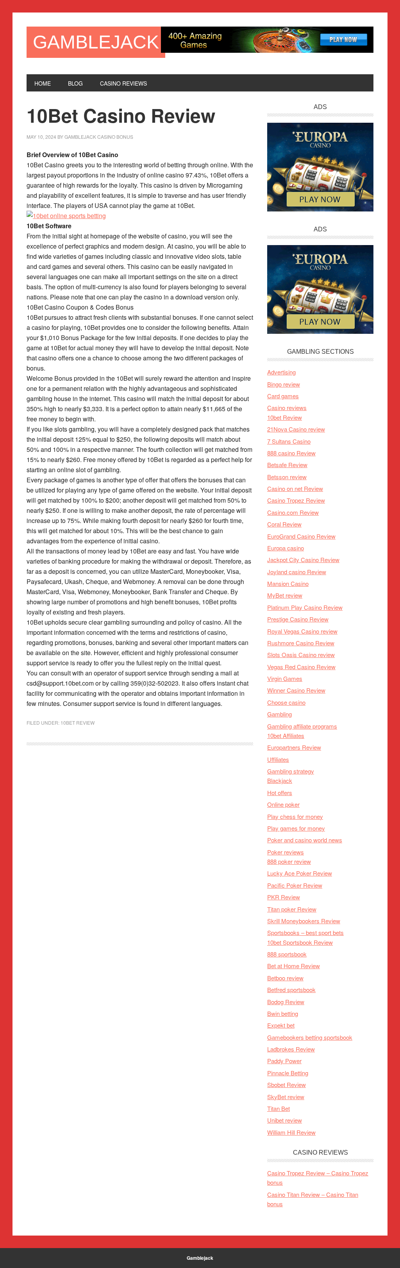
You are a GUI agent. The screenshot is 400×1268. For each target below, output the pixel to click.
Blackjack (279, 780)
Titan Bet (278, 1108)
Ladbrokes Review (291, 1049)
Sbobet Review (286, 1084)
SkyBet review (285, 1096)
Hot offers (279, 792)
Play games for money (296, 828)
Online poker (283, 804)
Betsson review (287, 477)
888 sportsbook (287, 954)
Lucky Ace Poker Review (299, 873)
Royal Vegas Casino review (302, 631)
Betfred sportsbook (291, 989)
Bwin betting (282, 1013)
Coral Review (284, 524)
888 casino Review (291, 453)
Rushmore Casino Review (300, 643)
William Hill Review (291, 1132)
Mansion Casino (288, 583)
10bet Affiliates (285, 735)
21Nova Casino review (296, 429)
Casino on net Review (295, 488)
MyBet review (284, 595)
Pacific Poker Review (294, 885)
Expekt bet (281, 1025)
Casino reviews (287, 407)
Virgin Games (284, 678)
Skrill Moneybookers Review (303, 921)
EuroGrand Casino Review (301, 536)
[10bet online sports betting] (66, 215)
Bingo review (283, 384)
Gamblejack (96, 42)
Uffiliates (278, 759)
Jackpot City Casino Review (303, 559)
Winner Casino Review (296, 690)
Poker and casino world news (304, 840)
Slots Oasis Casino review (301, 654)
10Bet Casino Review (121, 115)
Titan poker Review (291, 909)
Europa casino (285, 548)
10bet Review (78, 722)
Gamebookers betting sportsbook (309, 1037)
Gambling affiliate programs (302, 726)
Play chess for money (295, 816)
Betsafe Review (287, 464)
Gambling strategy (290, 771)
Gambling (279, 714)
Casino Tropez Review (296, 500)
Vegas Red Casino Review (301, 667)
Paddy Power (284, 1061)
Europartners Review (294, 747)
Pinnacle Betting (287, 1073)
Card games (283, 396)
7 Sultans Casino (289, 441)
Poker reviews (285, 852)
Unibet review (284, 1120)
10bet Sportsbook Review (300, 942)
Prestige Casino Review (298, 619)
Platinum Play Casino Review (305, 607)
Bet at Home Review (293, 966)
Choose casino (286, 702)
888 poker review (289, 861)
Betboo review (285, 978)
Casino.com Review (293, 512)
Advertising (281, 372)
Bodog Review (285, 1002)
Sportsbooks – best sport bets (305, 932)
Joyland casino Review (296, 572)
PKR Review (283, 897)
